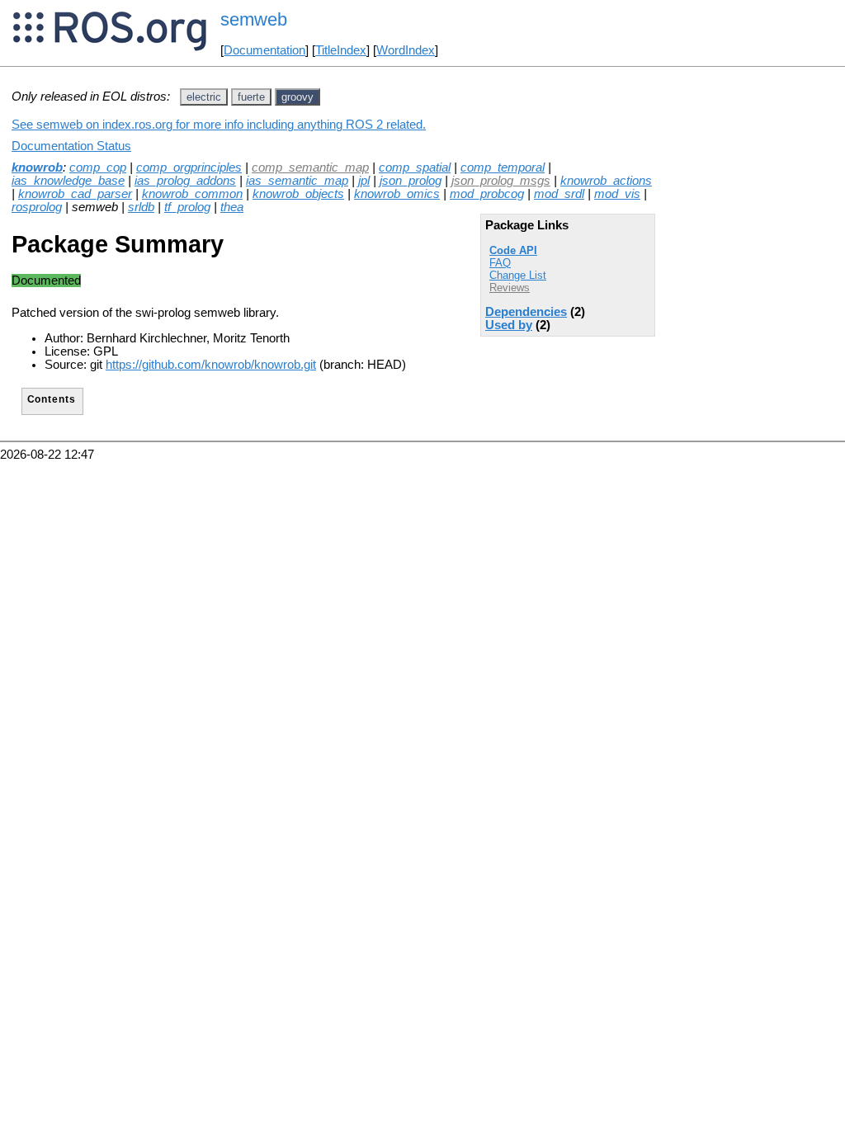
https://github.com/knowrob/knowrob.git (211, 364)
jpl (364, 180)
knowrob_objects (298, 193)
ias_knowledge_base (68, 180)
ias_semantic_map (297, 180)
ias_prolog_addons (185, 180)
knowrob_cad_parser (75, 193)
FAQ (500, 263)
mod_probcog (487, 193)
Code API (513, 250)
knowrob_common (192, 193)
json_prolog (410, 180)
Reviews (509, 287)
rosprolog (37, 207)
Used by (508, 325)
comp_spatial (415, 167)
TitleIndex (340, 50)
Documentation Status (71, 146)
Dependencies (526, 311)
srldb (141, 207)
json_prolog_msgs (500, 180)
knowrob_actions (606, 180)
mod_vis (617, 193)
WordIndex (405, 50)
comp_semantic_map (310, 167)
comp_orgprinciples (189, 167)
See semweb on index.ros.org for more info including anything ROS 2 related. (219, 124)
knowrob (37, 167)
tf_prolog (187, 207)
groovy (297, 97)
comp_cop (97, 167)
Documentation (264, 50)
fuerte (251, 97)
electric (203, 97)
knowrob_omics (397, 193)
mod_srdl (559, 193)
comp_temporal (502, 167)
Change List (517, 275)
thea (231, 207)
